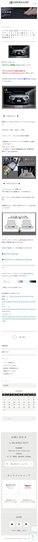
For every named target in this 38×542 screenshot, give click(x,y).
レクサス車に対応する (25, 273)
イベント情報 (7, 362)
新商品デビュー (7, 371)
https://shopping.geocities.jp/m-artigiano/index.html (19, 310)
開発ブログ (5, 352)
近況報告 (6, 374)
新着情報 (5, 346)
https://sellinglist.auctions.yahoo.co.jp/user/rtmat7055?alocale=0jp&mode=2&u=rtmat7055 (19, 318)
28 (24, 407)
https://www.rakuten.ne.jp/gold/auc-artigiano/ (19, 302)
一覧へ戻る (21, 337)
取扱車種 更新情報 (9, 368)
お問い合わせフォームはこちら (19, 464)
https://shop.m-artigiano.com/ (21, 296)
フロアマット (6, 276)
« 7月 (2, 390)
